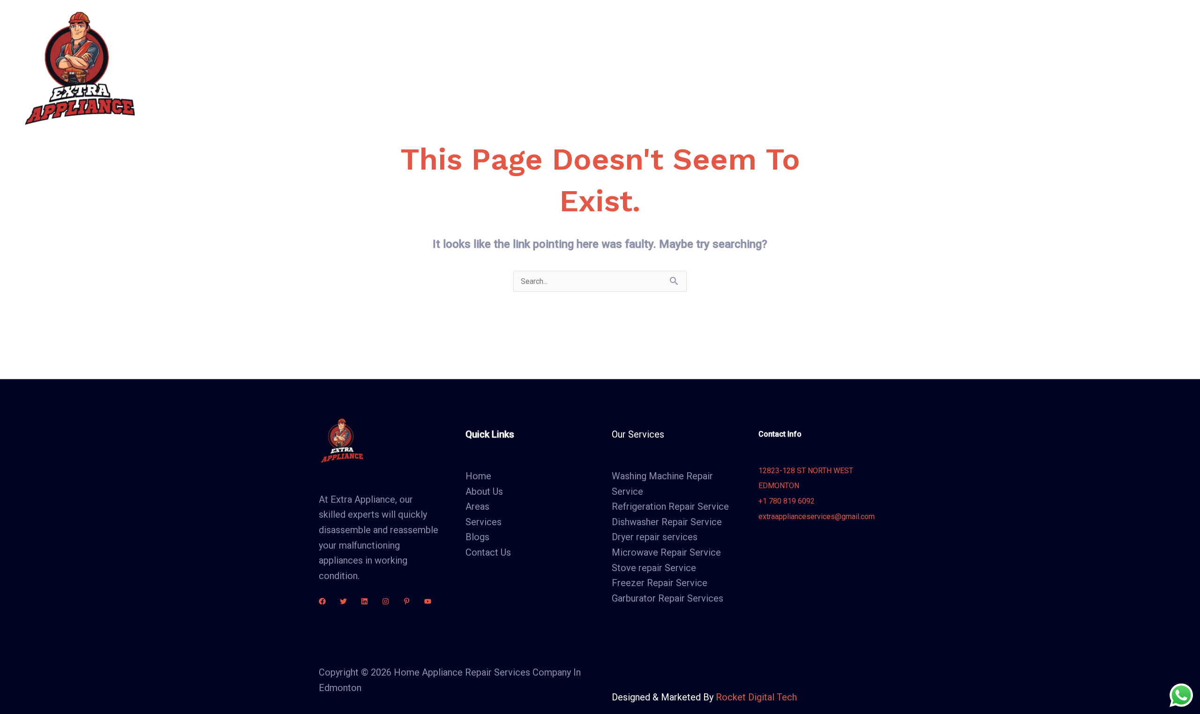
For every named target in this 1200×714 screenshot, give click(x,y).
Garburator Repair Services (667, 598)
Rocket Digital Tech (756, 697)
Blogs (614, 68)
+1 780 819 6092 (786, 501)
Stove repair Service (654, 567)
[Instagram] (385, 601)
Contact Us (662, 68)
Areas (565, 68)
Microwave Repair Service (666, 552)
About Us (461, 68)
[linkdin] (364, 601)
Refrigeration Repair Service (670, 506)
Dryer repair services (655, 537)
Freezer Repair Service (659, 582)
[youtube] (427, 601)
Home (415, 68)
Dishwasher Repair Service (667, 522)
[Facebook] (322, 601)
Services (511, 68)
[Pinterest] (406, 601)
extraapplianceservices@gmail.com (816, 516)
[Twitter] (343, 601)
